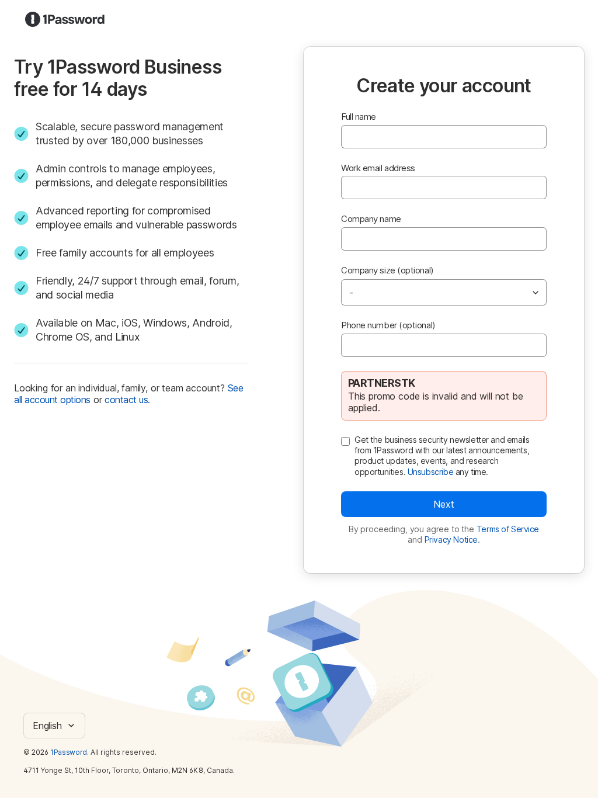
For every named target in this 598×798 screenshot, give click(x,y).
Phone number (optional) (388, 325)
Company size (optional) (387, 270)
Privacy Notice (451, 539)
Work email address (378, 168)
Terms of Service (508, 529)
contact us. (127, 399)
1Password (68, 752)
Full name (358, 116)
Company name (371, 218)
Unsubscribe (430, 472)
